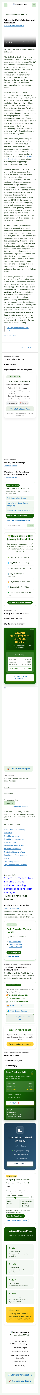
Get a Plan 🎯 (13, 1103)
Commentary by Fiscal (20, 1351)
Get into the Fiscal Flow (20, 409)
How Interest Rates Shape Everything (17, 504)
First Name (8, 787)
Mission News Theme (13, 1390)
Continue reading (11, 335)
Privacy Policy (20, 1365)
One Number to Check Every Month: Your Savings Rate (16, 473)
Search (31, 526)
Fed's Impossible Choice (16, 498)
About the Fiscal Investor (20, 1355)
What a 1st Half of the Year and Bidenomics (19, 21)
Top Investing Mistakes (14, 623)
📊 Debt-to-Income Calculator (17, 1011)
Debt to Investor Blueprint (20, 1344)
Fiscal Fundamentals (12, 836)
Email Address (10, 781)
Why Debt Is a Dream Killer (18, 995)
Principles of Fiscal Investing (15, 855)
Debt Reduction (15, 944)
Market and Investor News (14, 845)
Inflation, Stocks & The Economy (20, 510)
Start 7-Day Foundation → (17, 1220)
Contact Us (20, 1358)
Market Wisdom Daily (12, 849)
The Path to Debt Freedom (18, 1001)
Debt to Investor (20, 1341)
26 (22, 347)
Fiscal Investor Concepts (14, 839)
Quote (6, 858)
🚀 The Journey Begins (18, 768)
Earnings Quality (11, 1055)
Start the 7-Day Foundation (18, 520)
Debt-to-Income (15, 947)
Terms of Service (20, 1362)
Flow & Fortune (10, 842)
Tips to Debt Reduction (14, 359)
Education (8, 833)
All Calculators (15, 942)
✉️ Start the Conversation (20, 1375)
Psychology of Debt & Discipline (18, 369)
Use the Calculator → (15, 1216)
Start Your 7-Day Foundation (20, 603)
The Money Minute (10, 466)
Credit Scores (10, 364)
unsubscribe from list (20, 807)
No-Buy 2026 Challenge (14, 462)
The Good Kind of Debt (16, 998)
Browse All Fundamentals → (18, 516)
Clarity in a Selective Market (16, 613)
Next (29, 347)
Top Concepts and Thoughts (15, 865)
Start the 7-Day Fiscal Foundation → (20, 1017)
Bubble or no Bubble (13, 618)
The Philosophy (10, 1065)
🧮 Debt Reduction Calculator (17, 1006)
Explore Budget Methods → (20, 1044)
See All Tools (13, 956)
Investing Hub (14, 952)
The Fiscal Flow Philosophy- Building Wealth (16, 968)
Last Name (8, 794)
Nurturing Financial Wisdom (15, 852)
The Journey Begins (20, 1348)
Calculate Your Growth (20, 678)
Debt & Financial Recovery (14, 830)
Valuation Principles (13, 1060)
